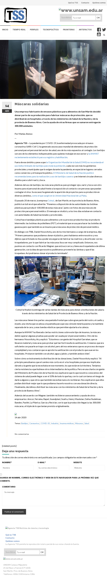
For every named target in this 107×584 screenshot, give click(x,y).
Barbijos (24, 423)
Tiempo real (19, 29)
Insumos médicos (67, 423)
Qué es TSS (73, 2)
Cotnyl (51, 200)
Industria (54, 423)
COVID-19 (45, 423)
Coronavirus (34, 423)
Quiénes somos (99, 2)
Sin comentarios (22, 434)
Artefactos (85, 29)
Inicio (5, 29)
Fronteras (69, 29)
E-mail (42, 462)
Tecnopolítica (51, 29)
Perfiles (34, 29)
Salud (87, 423)
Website (77, 462)
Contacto (85, 2)
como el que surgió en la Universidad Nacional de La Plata (59, 195)
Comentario (8, 486)
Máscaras (79, 423)
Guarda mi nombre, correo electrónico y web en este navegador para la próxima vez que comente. (49, 479)
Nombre (7, 462)
